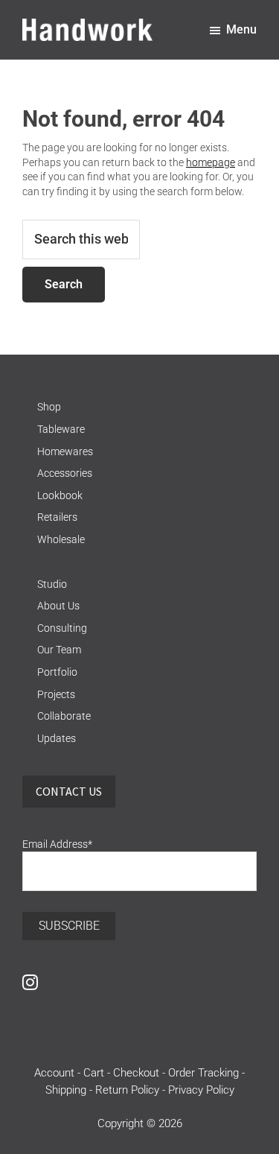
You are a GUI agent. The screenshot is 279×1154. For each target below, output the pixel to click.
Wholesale (61, 539)
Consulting (62, 628)
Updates (56, 738)
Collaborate (64, 716)
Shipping (65, 1090)
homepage (210, 162)
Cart (93, 1073)
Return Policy (127, 1090)
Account (54, 1073)
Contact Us (69, 791)
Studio (52, 584)
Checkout (136, 1073)
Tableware (61, 429)
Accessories (64, 473)
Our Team (59, 650)
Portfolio (57, 672)
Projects (56, 694)
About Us (58, 606)
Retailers (57, 517)
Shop (49, 407)
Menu (241, 29)
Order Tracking (203, 1073)
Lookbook (60, 495)
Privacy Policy (201, 1090)
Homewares (65, 451)
